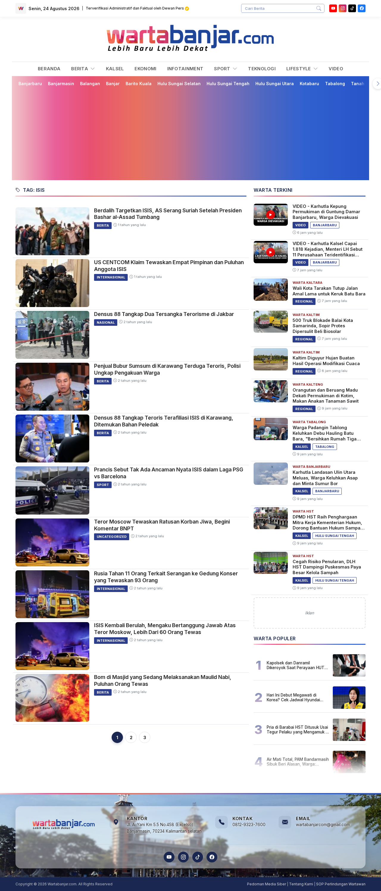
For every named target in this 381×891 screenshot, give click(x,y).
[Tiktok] (352, 8)
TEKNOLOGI (262, 68)
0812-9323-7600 (249, 824)
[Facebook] (362, 8)
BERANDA (49, 68)
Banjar (113, 83)
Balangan (90, 83)
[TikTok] (197, 857)
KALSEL (115, 68)
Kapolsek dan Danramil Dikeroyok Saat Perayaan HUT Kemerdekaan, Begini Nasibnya (296, 665)
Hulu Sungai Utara (274, 83)
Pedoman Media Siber (266, 884)
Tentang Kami (301, 884)
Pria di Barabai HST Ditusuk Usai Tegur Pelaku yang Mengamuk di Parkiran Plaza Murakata (298, 729)
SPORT (223, 68)
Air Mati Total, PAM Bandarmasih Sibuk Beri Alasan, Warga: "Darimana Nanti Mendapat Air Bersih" (298, 762)
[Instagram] (342, 8)
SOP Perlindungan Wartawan (341, 884)
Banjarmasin (61, 83)
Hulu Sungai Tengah (228, 83)
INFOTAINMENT (185, 68)
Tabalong (335, 83)
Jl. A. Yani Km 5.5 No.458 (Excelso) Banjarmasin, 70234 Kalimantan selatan (164, 828)
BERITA (80, 68)
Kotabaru (309, 83)
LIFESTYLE (299, 68)
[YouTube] (333, 8)
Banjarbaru (30, 83)
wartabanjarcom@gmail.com (323, 824)
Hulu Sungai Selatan (179, 83)
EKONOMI (145, 68)
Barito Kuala (139, 83)
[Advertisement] (190, 133)
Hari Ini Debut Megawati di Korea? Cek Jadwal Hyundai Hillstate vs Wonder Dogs (293, 697)
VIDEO (336, 68)
